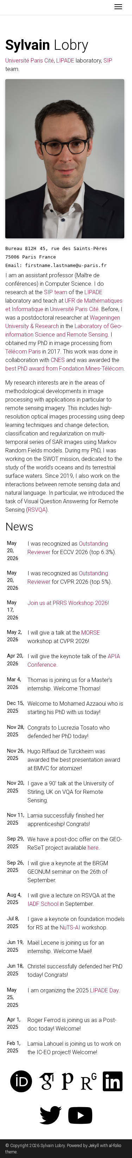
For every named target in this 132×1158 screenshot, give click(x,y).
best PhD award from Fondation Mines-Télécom (64, 368)
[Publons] (68, 1082)
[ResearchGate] (88, 1082)
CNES (58, 360)
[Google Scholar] (46, 1082)
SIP (107, 60)
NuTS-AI (70, 927)
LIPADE (65, 60)
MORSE (90, 632)
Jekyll (94, 1145)
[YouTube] (80, 1116)
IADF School (42, 904)
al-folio (115, 1145)
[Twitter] (50, 1116)
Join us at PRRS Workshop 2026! (68, 603)
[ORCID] (21, 1082)
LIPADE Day (104, 990)
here (93, 847)
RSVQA (37, 509)
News (19, 526)
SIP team (55, 292)
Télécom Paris (23, 351)
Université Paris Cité (29, 60)
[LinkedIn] (112, 1082)
